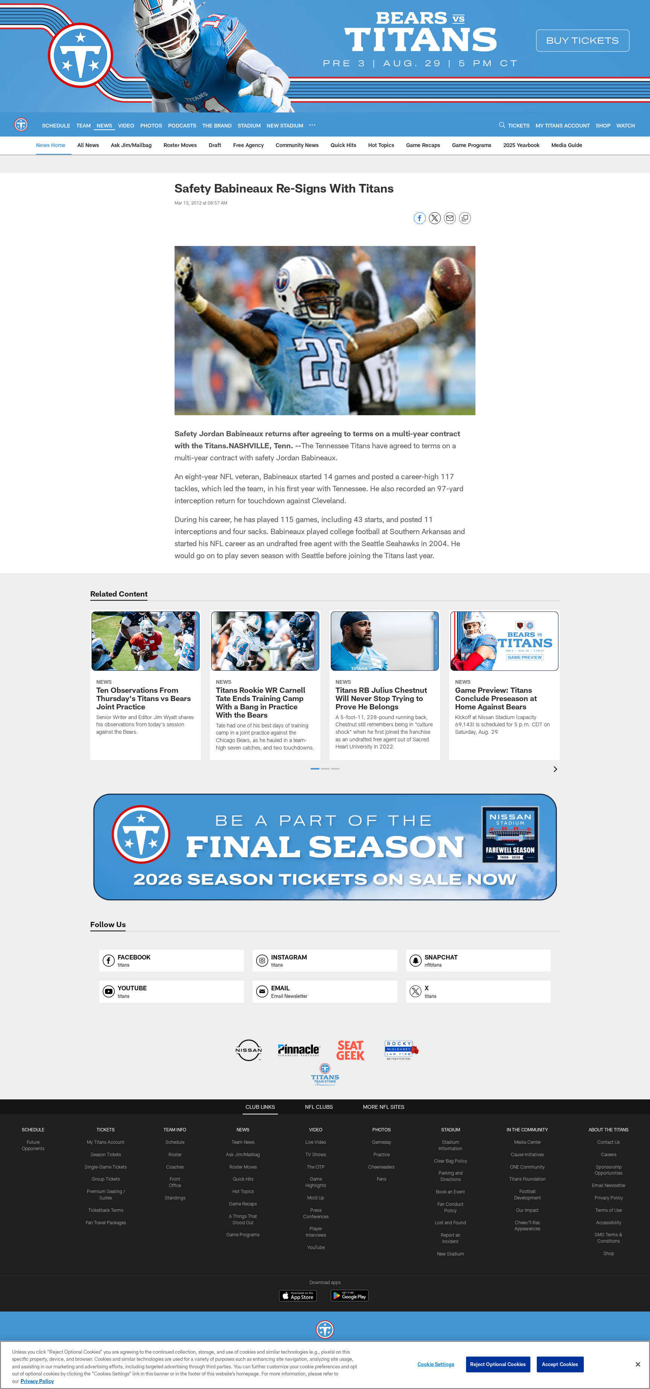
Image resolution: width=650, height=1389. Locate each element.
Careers (609, 1154)
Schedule (33, 1129)
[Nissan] (248, 1051)
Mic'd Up (315, 1197)
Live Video (315, 1142)
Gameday (381, 1142)
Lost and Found (450, 1222)
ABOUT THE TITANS (609, 1129)
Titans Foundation (527, 1178)
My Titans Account (106, 1142)
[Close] (638, 1364)
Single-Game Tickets (106, 1166)
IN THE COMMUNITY (527, 1129)
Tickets (106, 1129)
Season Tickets (106, 1154)
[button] (315, 768)
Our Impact (527, 1210)
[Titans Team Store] (324, 1075)
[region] (325, 1365)
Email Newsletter (609, 1185)
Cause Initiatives (527, 1154)
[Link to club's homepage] (21, 124)
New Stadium (450, 1253)
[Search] (502, 125)
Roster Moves (243, 1166)
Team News (243, 1142)
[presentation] (557, 770)
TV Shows (315, 1154)
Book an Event (450, 1191)
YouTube (316, 1247)
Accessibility (608, 1222)
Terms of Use (608, 1210)
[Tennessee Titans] (325, 1330)
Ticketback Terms (105, 1210)
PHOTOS (381, 1129)
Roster (175, 1154)
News (243, 1129)
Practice (382, 1154)
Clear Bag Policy (450, 1160)
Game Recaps (243, 1203)
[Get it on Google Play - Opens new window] (349, 1299)
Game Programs (243, 1234)
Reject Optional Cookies (498, 1364)
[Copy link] (465, 218)
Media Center (527, 1142)
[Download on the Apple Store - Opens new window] (297, 1296)
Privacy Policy (609, 1197)
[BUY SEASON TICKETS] (325, 847)
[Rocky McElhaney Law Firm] (401, 1051)
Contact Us (608, 1142)
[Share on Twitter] (435, 222)
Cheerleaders (381, 1166)
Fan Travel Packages (106, 1222)
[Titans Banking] (299, 1051)
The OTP (316, 1166)
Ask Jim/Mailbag (243, 1154)
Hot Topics (243, 1191)
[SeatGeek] (350, 1051)
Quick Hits (243, 1178)
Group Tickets (106, 1178)
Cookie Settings (436, 1364)
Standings (175, 1197)
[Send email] (450, 222)
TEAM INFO (175, 1129)
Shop (608, 1253)
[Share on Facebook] (420, 222)
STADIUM (450, 1129)
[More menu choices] (312, 125)
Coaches (175, 1166)
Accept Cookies (560, 1364)
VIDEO (315, 1129)
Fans (381, 1178)
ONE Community (527, 1166)
